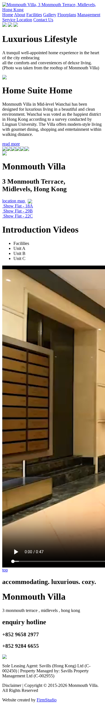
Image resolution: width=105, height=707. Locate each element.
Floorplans (66, 14)
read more (11, 143)
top (5, 570)
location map (14, 200)
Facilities (34, 14)
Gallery (49, 14)
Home (7, 14)
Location (24, 19)
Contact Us (43, 19)
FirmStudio (47, 699)
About (19, 14)
